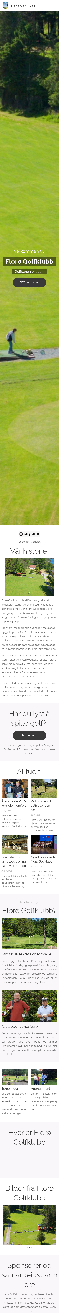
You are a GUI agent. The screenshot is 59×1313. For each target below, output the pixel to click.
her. (33, 1109)
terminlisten (8, 1101)
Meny (54, 6)
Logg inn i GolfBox (30, 541)
